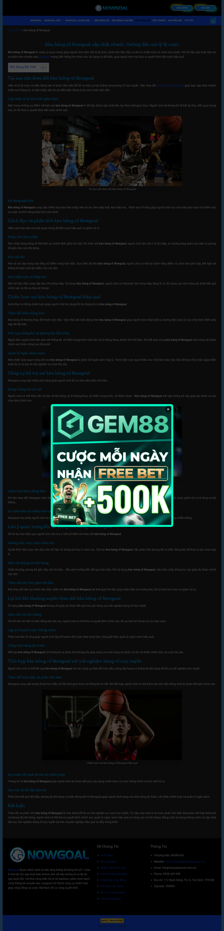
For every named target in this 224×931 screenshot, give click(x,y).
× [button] (168, 409)
